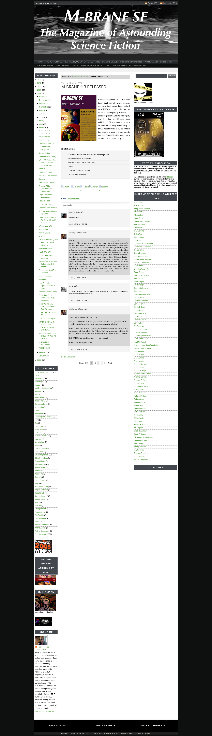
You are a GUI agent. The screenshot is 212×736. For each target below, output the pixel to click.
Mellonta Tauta (44, 280)
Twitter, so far (44, 153)
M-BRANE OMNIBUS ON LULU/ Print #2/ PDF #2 (47, 336)
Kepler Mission (45, 276)
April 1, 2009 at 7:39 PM (78, 277)
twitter (37, 522)
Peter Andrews (140, 412)
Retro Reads (40, 493)
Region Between (41, 490)
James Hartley (139, 304)
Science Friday (40, 496)
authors (38, 391)
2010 (39, 90)
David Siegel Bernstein (143, 259)
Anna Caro (138, 218)
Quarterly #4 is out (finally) (77, 174)
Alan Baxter (138, 212)
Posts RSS (152, 3)
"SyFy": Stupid (44, 233)
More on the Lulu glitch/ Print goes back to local (47, 306)
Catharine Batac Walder (143, 244)
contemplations (41, 404)
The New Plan (40, 518)
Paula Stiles (138, 406)
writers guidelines (42, 525)
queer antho (39, 480)
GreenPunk (39, 426)
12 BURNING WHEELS (44, 372)
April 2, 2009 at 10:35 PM (78, 349)
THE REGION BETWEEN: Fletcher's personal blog (119, 62)
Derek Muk (138, 266)
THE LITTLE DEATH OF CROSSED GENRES (126, 65)
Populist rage (44, 201)
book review (40, 401)
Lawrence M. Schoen (142, 348)
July (41, 114)
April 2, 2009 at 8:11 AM (78, 300)
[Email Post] (61, 194)
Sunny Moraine (140, 447)
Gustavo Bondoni (141, 301)
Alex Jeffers (138, 215)
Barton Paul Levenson (143, 221)
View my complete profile (44, 711)
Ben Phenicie (139, 225)
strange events (41, 509)
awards (38, 395)
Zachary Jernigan (141, 459)
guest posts (39, 429)
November (43, 100)
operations (39, 452)
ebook (37, 410)
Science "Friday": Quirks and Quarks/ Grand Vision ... (48, 242)
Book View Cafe (45, 204)
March (42, 128)
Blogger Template (127, 733)
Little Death (39, 433)
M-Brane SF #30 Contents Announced (81, 162)
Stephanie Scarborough (143, 437)
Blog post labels (45, 140)
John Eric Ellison (140, 329)
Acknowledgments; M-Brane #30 (79, 158)
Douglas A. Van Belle (142, 269)
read (37, 483)
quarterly (38, 477)
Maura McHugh (140, 371)
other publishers (41, 458)
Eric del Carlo (139, 279)
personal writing (41, 468)
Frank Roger (139, 282)
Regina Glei (138, 415)
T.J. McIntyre (139, 450)
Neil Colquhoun (140, 393)
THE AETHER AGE (53, 62)
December (43, 97)
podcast (38, 471)
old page (169, 177)
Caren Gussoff (139, 237)
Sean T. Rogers (140, 434)
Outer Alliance (40, 461)
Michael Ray (139, 383)
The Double (39, 515)
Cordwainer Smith (46, 172)
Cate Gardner (74, 212)
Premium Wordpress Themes (94, 733)
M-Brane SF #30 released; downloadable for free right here (88, 155)
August (42, 110)
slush (37, 502)
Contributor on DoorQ (47, 157)
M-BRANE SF (66, 733)
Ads (40, 236)
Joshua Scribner (140, 332)
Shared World (40, 499)
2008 (39, 360)
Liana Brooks (139, 358)
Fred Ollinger (139, 285)
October (42, 103)
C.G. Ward (138, 234)
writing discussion (42, 531)
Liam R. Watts (139, 355)
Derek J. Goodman (141, 263)
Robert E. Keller (140, 425)
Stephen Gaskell (140, 440)
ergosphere (39, 414)
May (41, 121)
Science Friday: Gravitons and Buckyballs (45, 188)
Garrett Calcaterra (141, 288)
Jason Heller (139, 310)
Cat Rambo (138, 240)
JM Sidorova (139, 326)
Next (110, 363)
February (43, 352)
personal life (40, 464)
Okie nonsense (41, 449)
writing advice (40, 528)
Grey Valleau (139, 298)
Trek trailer (43, 229)
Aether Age (39, 382)
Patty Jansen (139, 399)
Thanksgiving (40, 512)
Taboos (42, 179)
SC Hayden (138, 428)
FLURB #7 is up (45, 252)
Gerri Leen (138, 291)
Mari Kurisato (139, 361)
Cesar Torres (139, 250)
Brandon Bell (139, 228)
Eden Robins (139, 272)
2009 (39, 94)
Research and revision (48, 208)
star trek (38, 506)
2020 (37, 375)
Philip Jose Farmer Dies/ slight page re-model (47, 297)
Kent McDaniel (140, 342)
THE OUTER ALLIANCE (67, 65)
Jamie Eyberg (139, 307)
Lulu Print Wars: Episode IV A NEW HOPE (47, 285)
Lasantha (147, 733)
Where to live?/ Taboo (48, 176)
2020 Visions (40, 379)
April (41, 124)
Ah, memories (44, 137)
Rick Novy (138, 421)
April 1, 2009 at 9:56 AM (78, 224)
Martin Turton (139, 367)
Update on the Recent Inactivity (79, 170)
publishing (39, 474)
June (41, 117)
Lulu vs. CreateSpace (47, 319)
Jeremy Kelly (139, 323)
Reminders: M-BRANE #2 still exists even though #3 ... (48, 220)
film (36, 420)
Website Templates (112, 733)
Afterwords (43, 169)
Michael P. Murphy (141, 380)
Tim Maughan (139, 456)
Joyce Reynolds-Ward (142, 336)
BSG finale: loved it (47, 183)
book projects (40, 398)
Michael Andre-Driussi (142, 374)
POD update (44, 150)
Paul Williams (139, 402)
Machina (38, 439)
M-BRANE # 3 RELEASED (83, 86)
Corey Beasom (140, 253)
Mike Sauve (138, 390)
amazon (38, 385)
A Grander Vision (45, 248)
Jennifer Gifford (140, 320)
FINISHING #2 (44, 348)
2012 (39, 83)
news (37, 445)
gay (36, 423)
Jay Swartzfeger (140, 313)
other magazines (41, 455)
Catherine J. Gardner (142, 247)
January (42, 356)
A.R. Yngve (138, 205)
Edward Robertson (141, 275)
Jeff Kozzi (138, 317)
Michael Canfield (140, 377)
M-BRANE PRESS (45, 65)
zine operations (41, 534)
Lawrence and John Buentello (146, 345)
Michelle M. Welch (141, 386)
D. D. (71, 286)
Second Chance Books (48, 292)
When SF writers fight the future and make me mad (47, 162)
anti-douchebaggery (43, 388)
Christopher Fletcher (43, 648)
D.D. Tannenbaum (141, 256)
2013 (39, 80)
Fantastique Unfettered (43, 417)
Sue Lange (138, 444)
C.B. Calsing (139, 231)
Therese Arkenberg (141, 453)
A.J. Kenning (139, 202)
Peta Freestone (140, 409)
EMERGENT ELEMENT (91, 65)
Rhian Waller (139, 418)
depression (39, 407)
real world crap (41, 487)
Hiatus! (70, 166)
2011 (39, 87)
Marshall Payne (140, 364)
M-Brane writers (41, 436)
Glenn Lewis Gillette (142, 294)
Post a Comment (68, 356)
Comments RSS (170, 3)
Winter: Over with (45, 226)
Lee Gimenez (139, 352)
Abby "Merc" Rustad (142, 209)
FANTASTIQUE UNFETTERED (79, 62)
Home (39, 62)
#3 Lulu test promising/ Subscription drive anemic (48, 264)
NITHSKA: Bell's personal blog (158, 62)
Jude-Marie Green (141, 339)
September (43, 107)
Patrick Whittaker (140, 396)
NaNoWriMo (39, 442)
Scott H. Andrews (140, 431)
